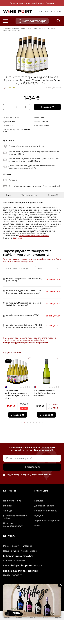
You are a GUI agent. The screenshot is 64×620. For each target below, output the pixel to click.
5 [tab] (33, 422)
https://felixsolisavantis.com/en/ (34, 235)
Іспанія (42, 28)
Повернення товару (45, 510)
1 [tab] (21, 422)
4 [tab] (30, 422)
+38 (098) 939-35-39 (14, 560)
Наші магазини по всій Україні (20, 551)
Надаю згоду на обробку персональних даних (29, 475)
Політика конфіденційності (13, 524)
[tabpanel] (17, 387)
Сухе (35, 28)
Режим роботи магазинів (17, 546)
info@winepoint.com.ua (26, 565)
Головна (6, 28)
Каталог (38, 500)
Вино (23, 28)
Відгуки (38, 515)
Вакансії (7, 505)
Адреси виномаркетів (47, 520)
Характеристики (29, 195)
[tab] (8, 195)
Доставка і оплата (44, 505)
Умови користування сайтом (15, 517)
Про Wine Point (12, 500)
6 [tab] (36, 422)
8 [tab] (42, 422)
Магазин (15, 28)
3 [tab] (27, 422)
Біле (29, 28)
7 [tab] (39, 422)
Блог (37, 525)
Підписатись (32, 467)
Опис (8, 195)
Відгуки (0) (53, 195)
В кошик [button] (46, 107)
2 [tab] (24, 422)
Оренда (7, 510)
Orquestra (51, 28)
